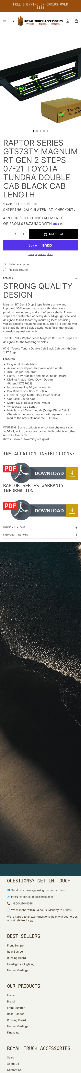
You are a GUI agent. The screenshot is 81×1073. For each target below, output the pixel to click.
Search (11, 1057)
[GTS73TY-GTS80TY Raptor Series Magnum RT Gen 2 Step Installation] (40, 473)
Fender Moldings (17, 970)
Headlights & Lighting (21, 964)
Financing (13, 1032)
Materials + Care (14, 527)
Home (11, 995)
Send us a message (23, 890)
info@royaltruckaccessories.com (32, 896)
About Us (13, 1063)
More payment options (41, 254)
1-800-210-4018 (22, 903)
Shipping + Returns (15, 534)
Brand (11, 1001)
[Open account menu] (67, 21)
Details (8, 278)
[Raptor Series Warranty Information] (40, 510)
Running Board (16, 957)
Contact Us (14, 1069)
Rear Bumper (15, 951)
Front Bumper (16, 945)
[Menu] (4, 21)
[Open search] (13, 21)
